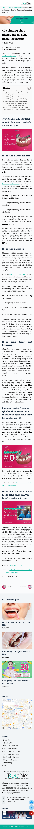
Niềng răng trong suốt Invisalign (17, 99)
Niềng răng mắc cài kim (10, 184)
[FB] (32, 803)
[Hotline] (32, 814)
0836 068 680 (11, 802)
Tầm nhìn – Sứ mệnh (10, 746)
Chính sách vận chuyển (11, 751)
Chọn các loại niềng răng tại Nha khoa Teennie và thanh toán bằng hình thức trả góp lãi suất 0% (16, 103)
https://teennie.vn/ (15, 565)
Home (4, 7)
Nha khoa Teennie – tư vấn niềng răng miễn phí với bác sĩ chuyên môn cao (17, 110)
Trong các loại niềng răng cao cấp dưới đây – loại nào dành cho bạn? (16, 92)
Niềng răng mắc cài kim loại (16, 95)
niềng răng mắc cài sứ (17, 274)
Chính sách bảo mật (10, 748)
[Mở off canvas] (3, 3)
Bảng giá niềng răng (10, 760)
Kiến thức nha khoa (15, 7)
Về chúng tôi (7, 743)
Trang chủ (6, 740)
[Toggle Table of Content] (28, 88)
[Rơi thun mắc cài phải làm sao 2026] (17, 611)
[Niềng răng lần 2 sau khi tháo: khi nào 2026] (17, 669)
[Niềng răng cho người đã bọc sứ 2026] (17, 640)
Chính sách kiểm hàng (11, 757)
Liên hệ (5, 765)
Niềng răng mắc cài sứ (14, 97)
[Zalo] (32, 808)
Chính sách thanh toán (11, 754)
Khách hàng (7, 763)
